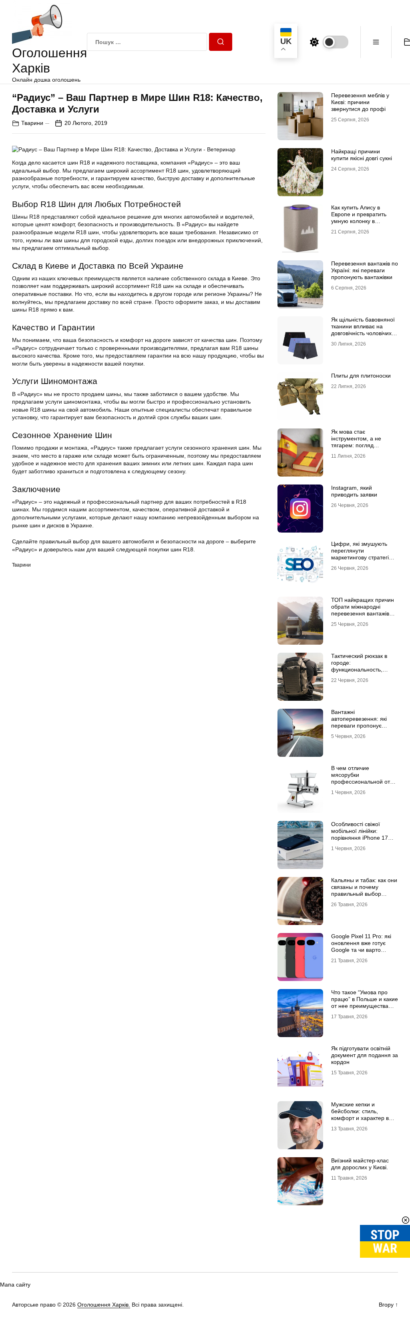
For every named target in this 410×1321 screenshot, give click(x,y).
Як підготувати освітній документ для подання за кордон (364, 1055)
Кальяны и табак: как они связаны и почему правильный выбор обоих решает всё (364, 890)
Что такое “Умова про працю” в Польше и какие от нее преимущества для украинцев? (364, 1002)
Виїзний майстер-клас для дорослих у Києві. (360, 1163)
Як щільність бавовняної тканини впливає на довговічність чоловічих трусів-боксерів (363, 329)
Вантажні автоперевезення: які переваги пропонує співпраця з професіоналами (359, 725)
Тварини (32, 123)
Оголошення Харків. (103, 1304)
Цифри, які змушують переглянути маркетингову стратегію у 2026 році (364, 554)
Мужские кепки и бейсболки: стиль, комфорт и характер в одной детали (360, 1114)
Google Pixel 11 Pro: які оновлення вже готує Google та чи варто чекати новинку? (361, 946)
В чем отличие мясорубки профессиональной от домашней (360, 778)
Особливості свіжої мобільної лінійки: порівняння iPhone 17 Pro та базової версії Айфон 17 (359, 837)
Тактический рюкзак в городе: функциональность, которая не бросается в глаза (362, 669)
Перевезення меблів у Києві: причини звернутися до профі (360, 102)
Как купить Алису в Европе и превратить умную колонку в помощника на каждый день (361, 220)
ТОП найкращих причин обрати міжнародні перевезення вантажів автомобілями (362, 610)
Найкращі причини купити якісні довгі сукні (361, 154)
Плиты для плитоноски (361, 375)
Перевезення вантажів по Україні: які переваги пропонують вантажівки (364, 270)
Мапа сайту (15, 1284)
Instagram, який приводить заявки (354, 491)
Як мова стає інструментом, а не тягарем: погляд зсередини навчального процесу (362, 445)
